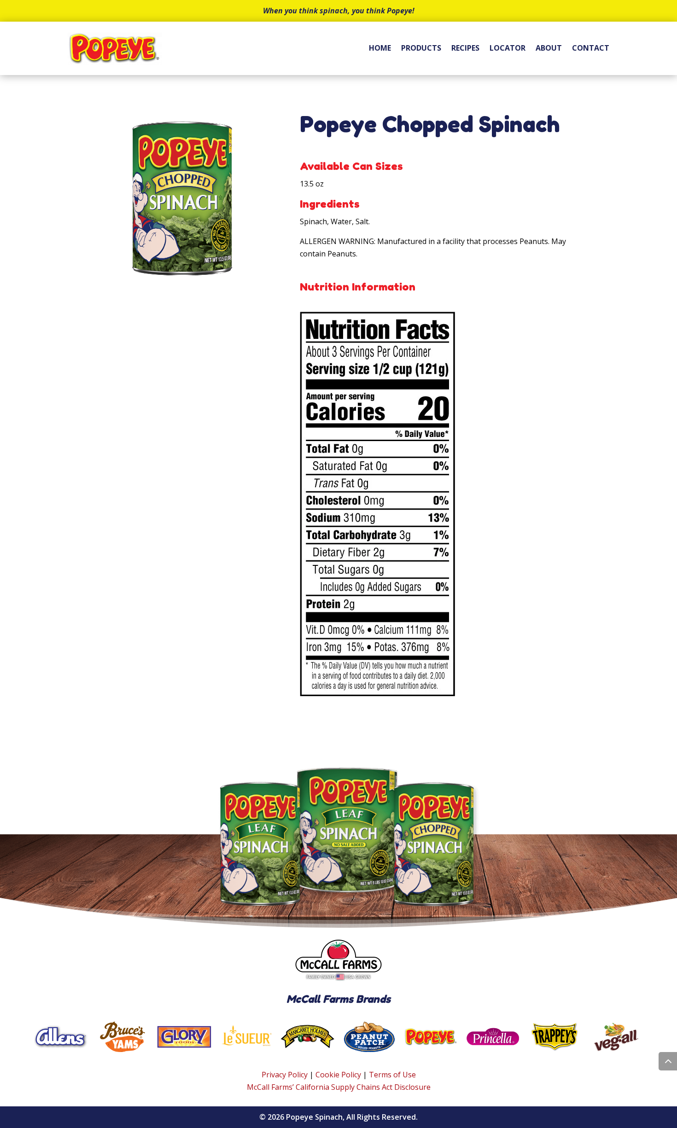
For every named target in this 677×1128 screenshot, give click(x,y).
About (549, 48)
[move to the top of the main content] (668, 1061)
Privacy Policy (285, 1075)
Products (421, 48)
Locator (507, 48)
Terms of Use (392, 1075)
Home (380, 48)
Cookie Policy (338, 1075)
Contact (590, 48)
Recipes (465, 48)
